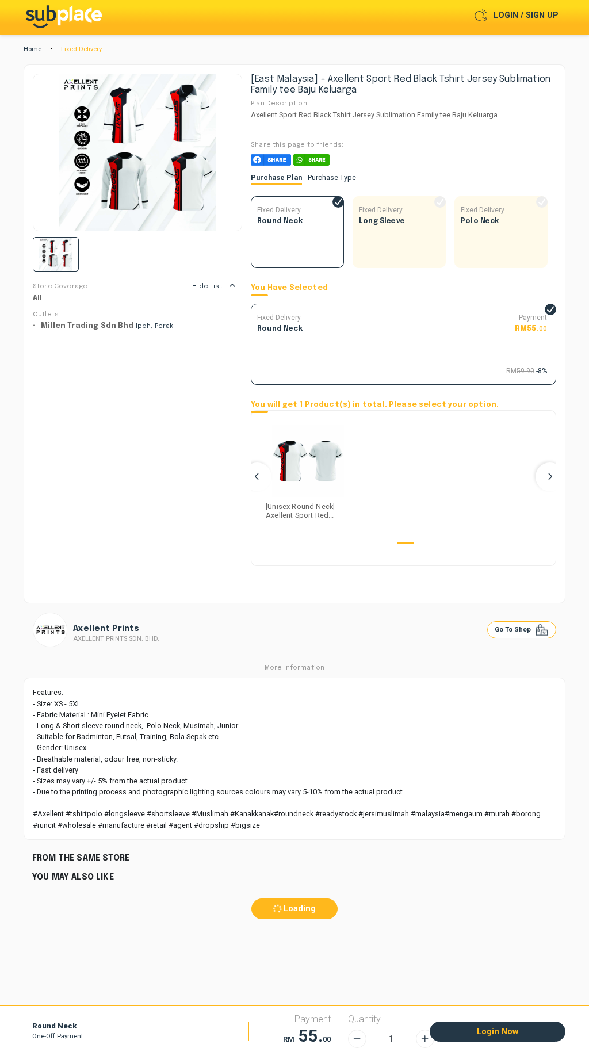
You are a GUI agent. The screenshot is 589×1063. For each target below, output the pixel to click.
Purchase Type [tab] (332, 177)
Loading (298, 908)
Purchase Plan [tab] (276, 177)
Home (32, 49)
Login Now (497, 1032)
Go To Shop (514, 629)
